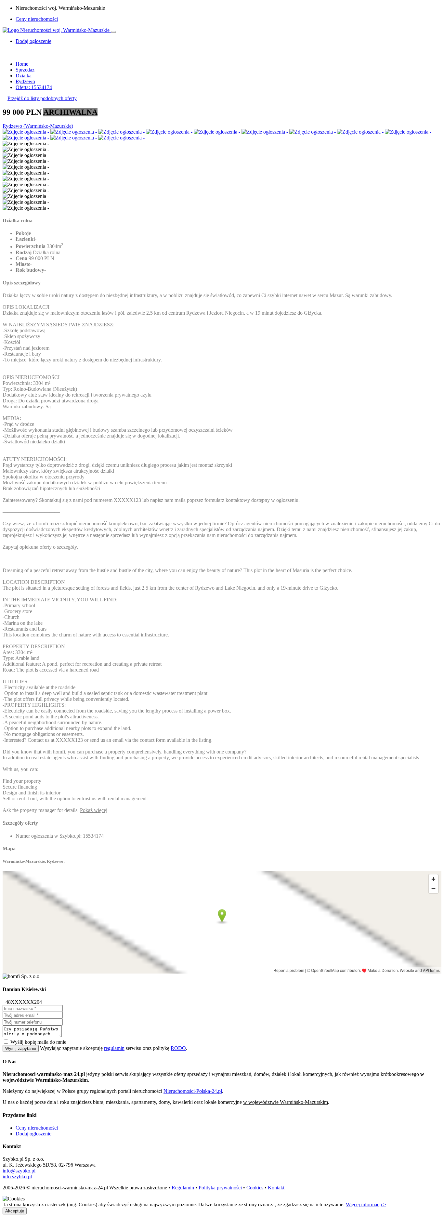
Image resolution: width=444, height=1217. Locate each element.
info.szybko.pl (17, 1176)
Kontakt (276, 1187)
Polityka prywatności (220, 1187)
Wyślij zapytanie (20, 1048)
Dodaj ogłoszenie (33, 1133)
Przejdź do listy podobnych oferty (42, 98)
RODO (178, 1048)
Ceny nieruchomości (37, 19)
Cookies (254, 1187)
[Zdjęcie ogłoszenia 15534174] (26, 132)
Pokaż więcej (93, 810)
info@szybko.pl (19, 1170)
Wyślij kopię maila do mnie (38, 1042)
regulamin (114, 1048)
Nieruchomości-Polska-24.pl (192, 1091)
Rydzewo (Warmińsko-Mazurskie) (38, 126)
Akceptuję (14, 1211)
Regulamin (183, 1187)
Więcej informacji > (366, 1204)
